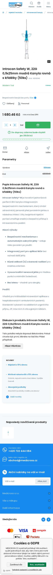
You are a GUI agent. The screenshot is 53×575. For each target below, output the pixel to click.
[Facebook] (49, 520)
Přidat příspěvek (13, 346)
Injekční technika (15, 12)
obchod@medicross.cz (22, 460)
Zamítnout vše (16, 565)
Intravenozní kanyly (35, 12)
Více (31, 97)
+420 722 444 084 (19, 451)
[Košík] (39, 5)
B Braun (47, 167)
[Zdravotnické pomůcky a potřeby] (3, 12)
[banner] (15, 5)
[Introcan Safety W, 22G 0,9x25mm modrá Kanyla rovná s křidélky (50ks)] (8, 433)
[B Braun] (48, 86)
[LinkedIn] (43, 520)
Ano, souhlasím (37, 565)
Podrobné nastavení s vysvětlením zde (26, 570)
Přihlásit (42, 481)
